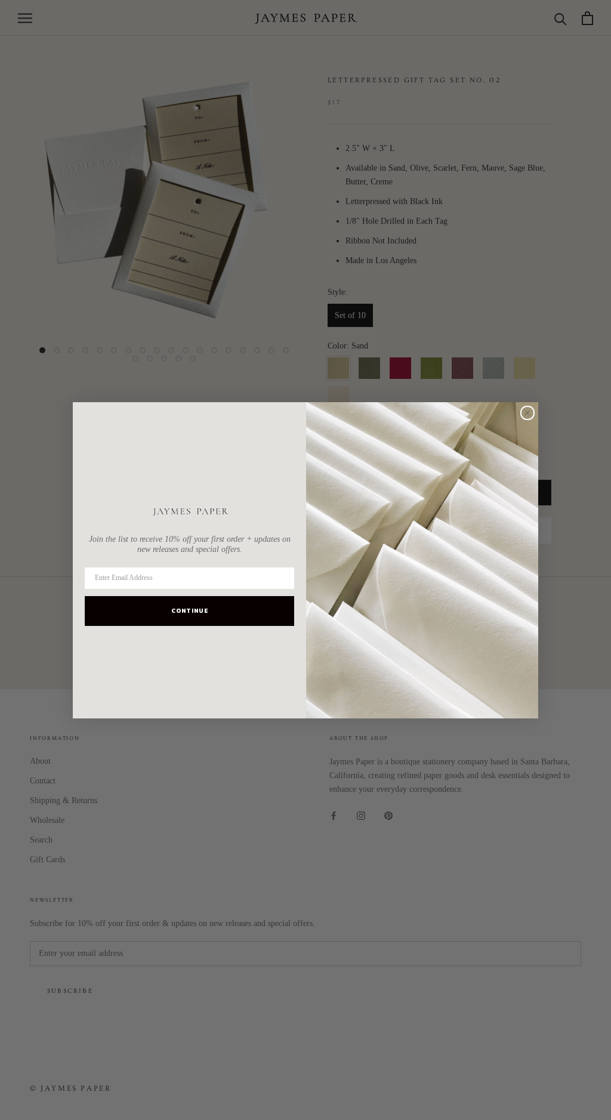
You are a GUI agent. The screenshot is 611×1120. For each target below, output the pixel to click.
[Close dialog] (527, 413)
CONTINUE (189, 610)
